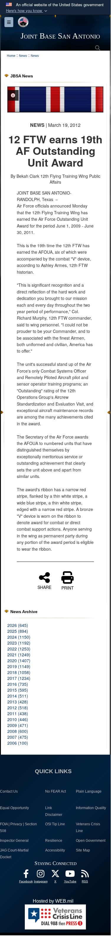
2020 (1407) (18, 660)
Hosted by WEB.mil (53, 901)
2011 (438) (17, 713)
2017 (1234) (18, 678)
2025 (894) (17, 631)
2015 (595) (17, 690)
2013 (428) (17, 702)
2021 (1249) (18, 655)
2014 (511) (17, 696)
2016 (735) (17, 684)
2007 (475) (17, 737)
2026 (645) (17, 625)
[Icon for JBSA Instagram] (40, 875)
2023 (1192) (18, 643)
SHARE (44, 587)
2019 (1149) (18, 666)
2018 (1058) (18, 672)
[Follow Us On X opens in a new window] (55, 875)
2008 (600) (17, 731)
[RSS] (85, 875)
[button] (27, 11)
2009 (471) (17, 725)
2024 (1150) (18, 637)
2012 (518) (17, 707)
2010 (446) (17, 719)
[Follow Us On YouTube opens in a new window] (70, 875)
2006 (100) (17, 743)
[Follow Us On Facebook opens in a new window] (26, 875)
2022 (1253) (18, 649)
